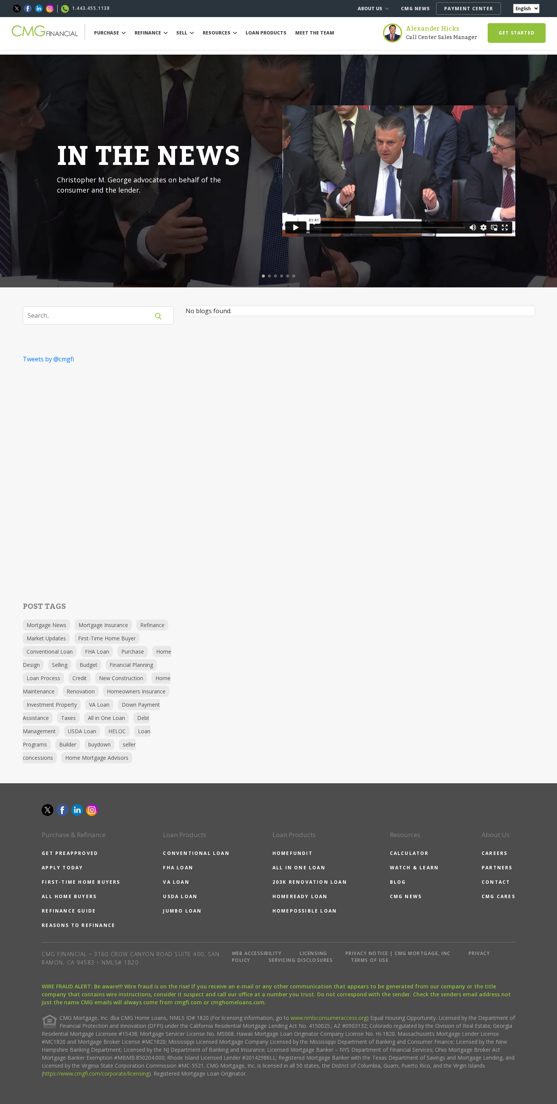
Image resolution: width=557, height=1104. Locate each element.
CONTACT (496, 882)
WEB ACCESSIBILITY (257, 953)
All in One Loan (106, 717)
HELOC (117, 731)
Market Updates (46, 638)
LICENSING (313, 953)
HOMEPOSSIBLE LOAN (304, 911)
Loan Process (43, 678)
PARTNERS (497, 867)
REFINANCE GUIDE (69, 911)
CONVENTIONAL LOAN (196, 853)
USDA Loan (82, 731)
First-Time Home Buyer (107, 638)
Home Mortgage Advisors (96, 757)
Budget (88, 664)
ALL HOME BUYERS (69, 896)
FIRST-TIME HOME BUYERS (81, 882)
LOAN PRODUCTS (266, 33)
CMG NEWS (415, 8)
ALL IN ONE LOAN (298, 867)
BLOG (398, 882)
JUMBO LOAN (182, 911)
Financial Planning (131, 664)
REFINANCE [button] (148, 33)
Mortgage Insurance (103, 625)
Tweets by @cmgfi (48, 359)
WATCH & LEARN (414, 867)
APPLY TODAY (62, 867)
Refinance (152, 625)
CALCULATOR (409, 853)
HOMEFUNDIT (292, 853)
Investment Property (52, 704)
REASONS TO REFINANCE (78, 925)
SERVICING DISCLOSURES (301, 960)
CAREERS (494, 853)
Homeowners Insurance (136, 691)
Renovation (81, 691)
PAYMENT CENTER (468, 8)
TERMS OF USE (369, 960)
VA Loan (99, 704)
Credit (79, 678)
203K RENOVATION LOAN (309, 882)
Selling (59, 664)
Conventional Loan (50, 651)
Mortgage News (46, 625)
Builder (67, 744)
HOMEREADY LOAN (300, 896)
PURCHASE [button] (107, 33)
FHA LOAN (178, 867)
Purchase (132, 651)
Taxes (68, 717)
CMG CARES (498, 896)
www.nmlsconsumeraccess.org (329, 1017)
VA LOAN (176, 882)
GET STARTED (517, 33)
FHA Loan (97, 651)
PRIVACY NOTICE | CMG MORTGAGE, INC (398, 953)
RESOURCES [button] (217, 33)
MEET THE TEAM (314, 33)
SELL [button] (182, 33)
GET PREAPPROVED (70, 853)
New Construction (121, 678)
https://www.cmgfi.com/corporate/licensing (96, 1073)
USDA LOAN (180, 896)
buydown (99, 744)
